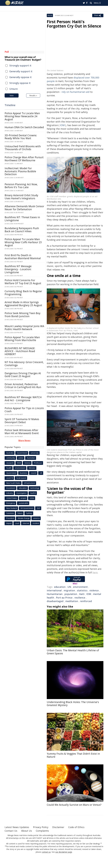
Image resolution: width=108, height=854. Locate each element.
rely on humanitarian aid (75, 91)
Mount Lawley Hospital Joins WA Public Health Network (24, 327)
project (23, 498)
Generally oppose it (20, 77)
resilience (79, 597)
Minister (32, 468)
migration (69, 590)
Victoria (27, 463)
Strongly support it (20, 65)
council (33, 473)
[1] (101, 843)
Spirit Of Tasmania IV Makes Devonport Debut (22, 420)
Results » (33, 95)
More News (24, 440)
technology (34, 488)
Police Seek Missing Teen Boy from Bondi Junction (22, 314)
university (35, 453)
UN (69, 586)
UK (41, 473)
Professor (38, 463)
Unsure (13, 88)
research (10, 463)
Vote (12, 95)
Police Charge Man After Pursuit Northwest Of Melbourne (24, 159)
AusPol (33, 493)
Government (22, 453)
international (54, 590)
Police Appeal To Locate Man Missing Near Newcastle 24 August (22, 116)
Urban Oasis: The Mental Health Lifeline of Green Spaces (73, 652)
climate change (24, 518)
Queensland (11, 473)
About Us (26, 830)
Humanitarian (54, 594)
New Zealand (11, 508)
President (10, 518)
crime (32, 498)
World (50, 15)
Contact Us (11, 830)
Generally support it (20, 71)
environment (80, 586)
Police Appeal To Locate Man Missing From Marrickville (22, 339)
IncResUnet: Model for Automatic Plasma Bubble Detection (20, 171)
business (23, 473)
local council (21, 478)
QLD (38, 508)
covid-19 (9, 478)
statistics (82, 590)
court (17, 523)
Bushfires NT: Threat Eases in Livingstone (22, 219)
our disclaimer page (63, 852)
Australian (31, 458)
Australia (9, 453)
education (59, 586)
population (70, 594)
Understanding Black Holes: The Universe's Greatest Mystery (73, 703)
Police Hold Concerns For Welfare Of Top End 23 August (23, 282)
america (36, 518)
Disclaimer (58, 827)
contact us (46, 852)
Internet (26, 523)
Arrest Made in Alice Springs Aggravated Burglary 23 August (23, 304)
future (20, 513)
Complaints (42, 830)
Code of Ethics (76, 827)
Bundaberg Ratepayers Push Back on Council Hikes (22, 230)
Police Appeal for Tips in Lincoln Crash (24, 409)
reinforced (86, 601)
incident (36, 523)
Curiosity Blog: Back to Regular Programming (23, 293)
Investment (10, 488)
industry (9, 493)
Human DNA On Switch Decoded (24, 127)
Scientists (10, 513)
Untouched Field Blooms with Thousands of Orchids (23, 148)
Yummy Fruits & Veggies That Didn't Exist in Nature (73, 755)
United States (11, 498)
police (21, 458)
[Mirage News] (14, 3)
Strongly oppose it (20, 83)
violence (94, 590)
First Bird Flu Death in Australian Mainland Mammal (23, 257)
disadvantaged (55, 601)
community (10, 458)
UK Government (27, 508)
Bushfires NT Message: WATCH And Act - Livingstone (23, 399)
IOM (62, 125)
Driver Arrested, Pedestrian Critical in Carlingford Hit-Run (23, 386)
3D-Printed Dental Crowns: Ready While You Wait (21, 137)
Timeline (10, 105)
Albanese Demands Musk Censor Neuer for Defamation (24, 208)
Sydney (29, 513)
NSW (19, 463)
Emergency (10, 503)
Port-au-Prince (64, 597)
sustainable (23, 503)
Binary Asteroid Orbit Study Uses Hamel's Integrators (21, 197)
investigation (21, 493)
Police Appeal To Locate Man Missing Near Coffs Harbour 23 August (23, 242)
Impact (9, 523)
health (8, 468)
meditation (71, 601)
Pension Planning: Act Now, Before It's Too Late (21, 186)
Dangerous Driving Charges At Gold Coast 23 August (23, 375)
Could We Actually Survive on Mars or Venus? (74, 804)
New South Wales (13, 483)
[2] (5, 846)
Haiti (81, 594)
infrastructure (29, 483)
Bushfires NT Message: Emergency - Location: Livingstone (18, 269)
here (95, 572)
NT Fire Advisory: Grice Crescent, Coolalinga (24, 363)
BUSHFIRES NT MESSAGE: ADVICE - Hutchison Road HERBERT (20, 351)
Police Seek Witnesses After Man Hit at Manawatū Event (22, 431)
